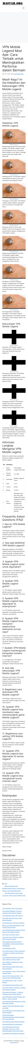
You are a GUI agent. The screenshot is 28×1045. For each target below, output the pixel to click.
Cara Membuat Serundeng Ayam (12, 985)
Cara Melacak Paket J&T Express (12, 915)
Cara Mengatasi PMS (8, 948)
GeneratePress (14, 1042)
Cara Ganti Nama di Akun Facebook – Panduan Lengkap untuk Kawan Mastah (13, 953)
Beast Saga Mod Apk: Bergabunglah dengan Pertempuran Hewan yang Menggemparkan (13, 888)
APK (5, 884)
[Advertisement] (14, 26)
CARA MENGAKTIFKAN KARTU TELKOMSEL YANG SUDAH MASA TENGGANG (13, 944)
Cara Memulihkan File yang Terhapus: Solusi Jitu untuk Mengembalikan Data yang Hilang (12, 1029)
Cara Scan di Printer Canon (10, 934)
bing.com (16, 144)
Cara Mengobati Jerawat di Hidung (13, 923)
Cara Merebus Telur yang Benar (12, 908)
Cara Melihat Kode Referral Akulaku (13, 1022)
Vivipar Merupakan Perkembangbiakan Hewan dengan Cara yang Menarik (13, 1017)
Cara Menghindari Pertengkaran (12, 1024)
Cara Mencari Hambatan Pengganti (13, 1033)
